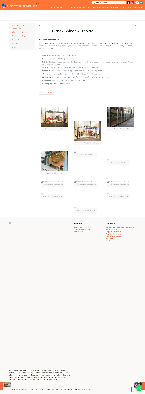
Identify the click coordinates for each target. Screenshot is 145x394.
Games (15, 48)
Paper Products (19, 40)
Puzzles (15, 44)
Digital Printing (19, 32)
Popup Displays (19, 36)
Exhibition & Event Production (20, 27)
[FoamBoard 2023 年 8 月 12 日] (5, 386)
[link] (54, 119)
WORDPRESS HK (84, 389)
